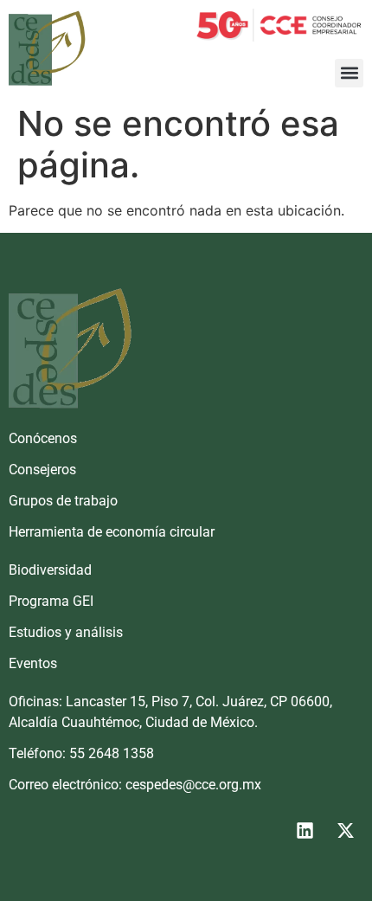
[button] (349, 73)
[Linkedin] (304, 831)
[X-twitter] (345, 831)
